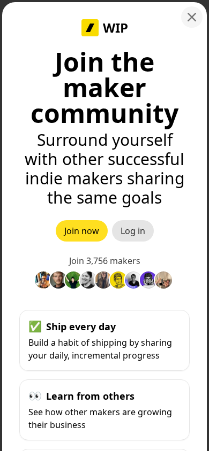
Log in (133, 231)
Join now (81, 231)
